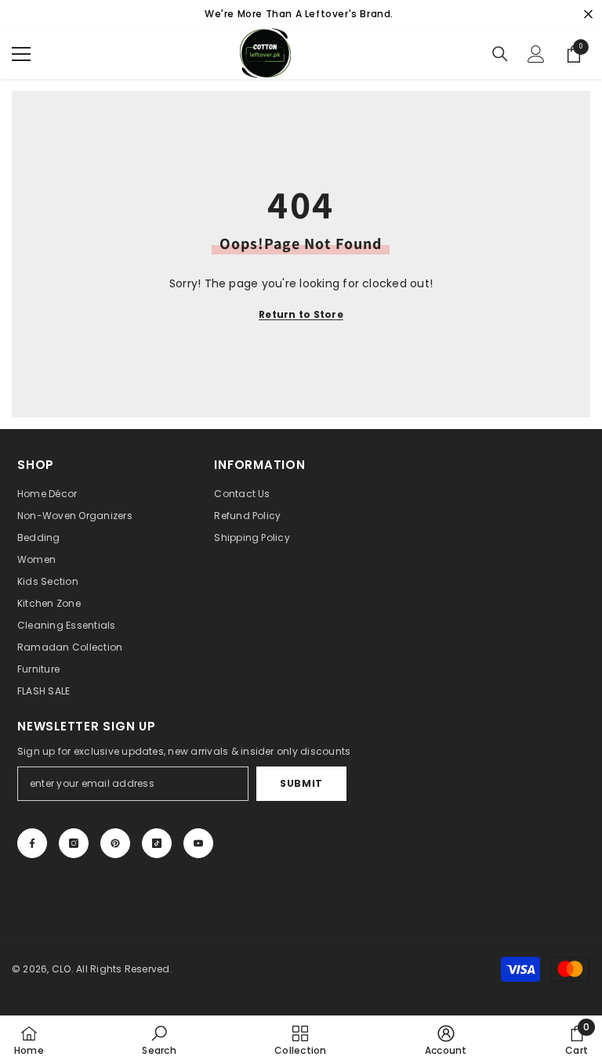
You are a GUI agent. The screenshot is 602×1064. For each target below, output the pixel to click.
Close (588, 14)
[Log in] (536, 54)
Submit (301, 783)
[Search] (500, 54)
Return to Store (301, 314)
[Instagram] (74, 843)
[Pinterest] (115, 843)
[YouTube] (198, 843)
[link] (158, 1040)
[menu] (21, 54)
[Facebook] (32, 843)
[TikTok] (157, 843)
